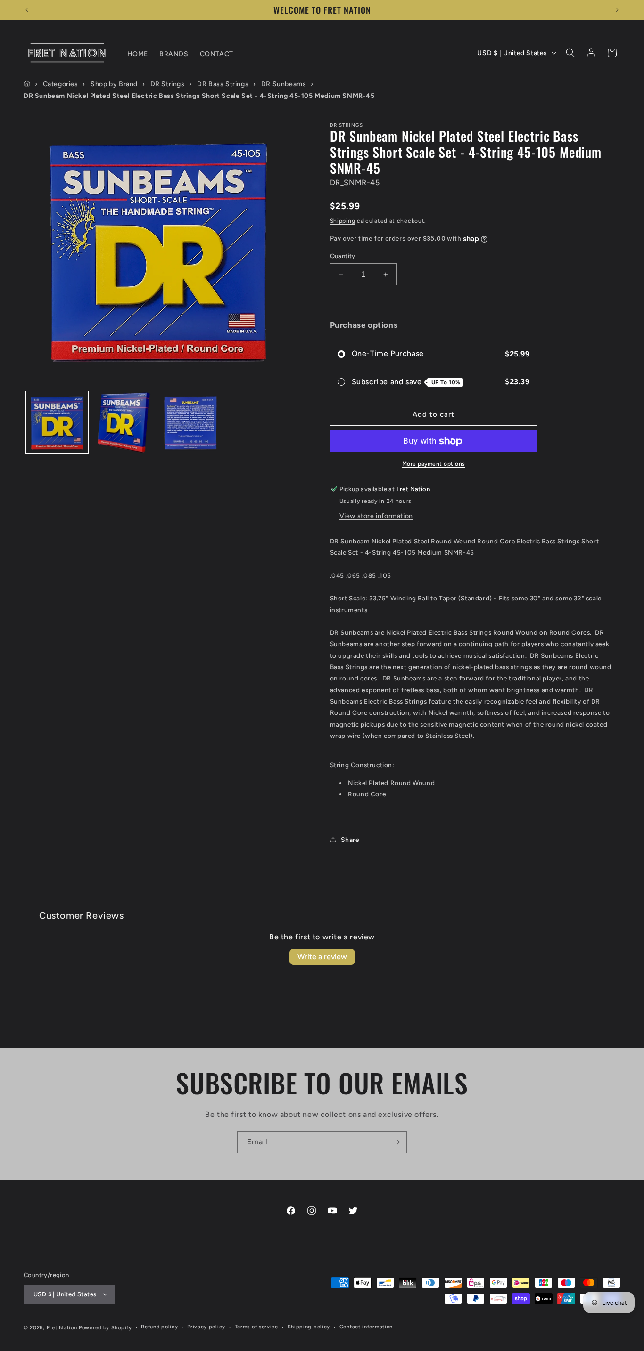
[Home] (27, 84)
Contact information (366, 1327)
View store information (376, 516)
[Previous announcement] (27, 10)
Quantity (342, 255)
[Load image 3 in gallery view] (191, 423)
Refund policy (159, 1327)
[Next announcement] (617, 10)
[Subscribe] (396, 1142)
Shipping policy (309, 1327)
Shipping (342, 221)
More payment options (433, 464)
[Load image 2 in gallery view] (124, 423)
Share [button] (350, 840)
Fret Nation (62, 1327)
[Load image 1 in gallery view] (57, 423)
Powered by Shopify (105, 1327)
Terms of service (256, 1327)
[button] (570, 52)
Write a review (322, 956)
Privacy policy (206, 1327)
